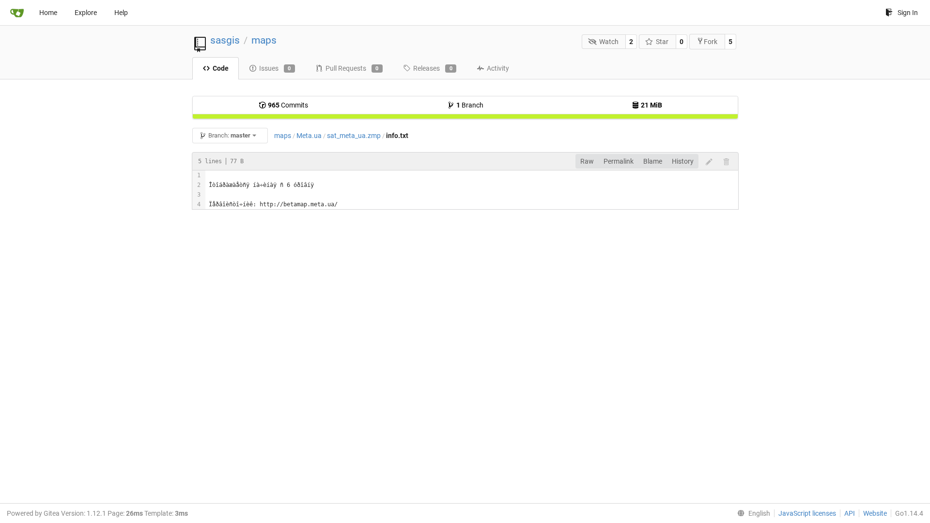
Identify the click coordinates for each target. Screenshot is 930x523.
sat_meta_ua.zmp (354, 135)
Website (875, 513)
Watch (609, 42)
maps (264, 40)
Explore (86, 12)
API (849, 513)
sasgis (225, 40)
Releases (432, 68)
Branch (469, 105)
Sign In (908, 12)
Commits (288, 105)
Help (121, 12)
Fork (710, 42)
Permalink (619, 161)
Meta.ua (309, 135)
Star (662, 42)
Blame (652, 161)
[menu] (751, 513)
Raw (587, 161)
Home (48, 12)
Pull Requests (352, 68)
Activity (498, 68)
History (683, 161)
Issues (275, 68)
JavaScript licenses (807, 513)
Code (221, 68)
